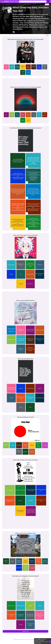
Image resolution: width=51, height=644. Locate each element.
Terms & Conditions (27, 639)
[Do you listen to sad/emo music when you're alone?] (26, 472)
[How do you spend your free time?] (26, 429)
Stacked (46, 35)
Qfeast (15, 639)
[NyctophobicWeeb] (14, 32)
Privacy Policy (33, 639)
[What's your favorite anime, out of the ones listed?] (26, 247)
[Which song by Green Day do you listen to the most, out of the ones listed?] (26, 52)
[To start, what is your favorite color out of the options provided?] (26, 99)
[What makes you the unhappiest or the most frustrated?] (26, 588)
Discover (12, 1)
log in (48, 1)
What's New (19, 639)
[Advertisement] (25, 82)
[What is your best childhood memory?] (26, 313)
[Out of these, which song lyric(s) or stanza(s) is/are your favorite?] (26, 140)
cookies (38, 639)
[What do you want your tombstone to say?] (26, 545)
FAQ (21, 639)
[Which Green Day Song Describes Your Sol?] (7, 10)
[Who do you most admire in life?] (26, 371)
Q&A (23, 639)
